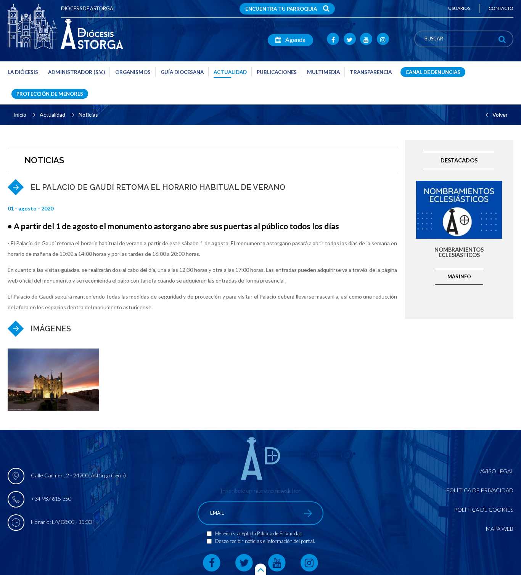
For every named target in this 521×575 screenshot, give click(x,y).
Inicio (19, 114)
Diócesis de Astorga (87, 8)
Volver (500, 114)
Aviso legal (496, 471)
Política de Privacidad (279, 533)
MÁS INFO (459, 276)
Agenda (295, 39)
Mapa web (499, 528)
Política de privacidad (479, 490)
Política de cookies (483, 509)
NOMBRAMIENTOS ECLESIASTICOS (459, 252)
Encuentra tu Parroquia (281, 9)
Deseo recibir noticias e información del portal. (265, 541)
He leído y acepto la (236, 533)
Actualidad (52, 114)
